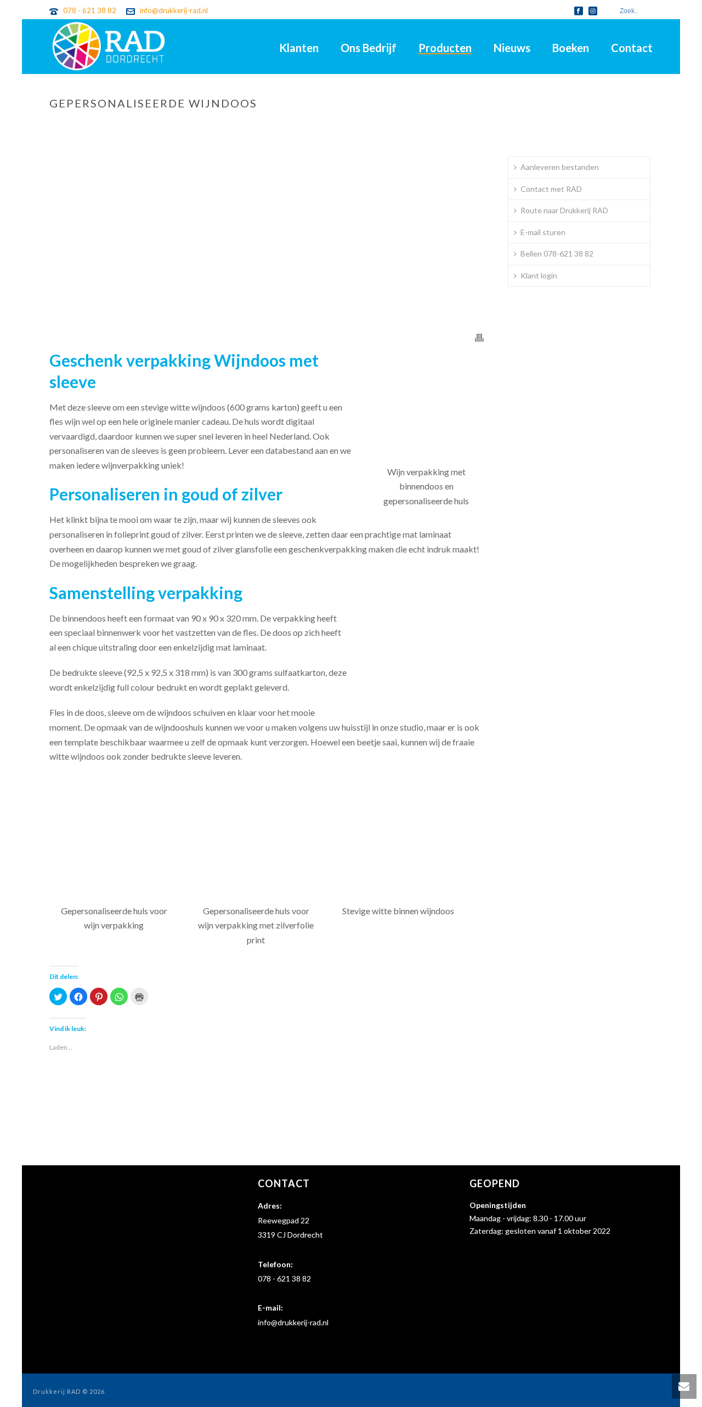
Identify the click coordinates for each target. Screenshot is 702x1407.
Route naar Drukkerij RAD (564, 210)
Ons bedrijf (369, 47)
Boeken (570, 47)
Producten (445, 47)
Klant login (538, 275)
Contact (632, 47)
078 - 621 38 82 (89, 10)
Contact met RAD (551, 188)
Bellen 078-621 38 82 (556, 253)
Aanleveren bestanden (559, 167)
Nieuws (512, 47)
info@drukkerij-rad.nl (174, 10)
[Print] (479, 336)
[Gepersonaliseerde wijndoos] (266, 236)
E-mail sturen (542, 232)
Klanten (299, 47)
